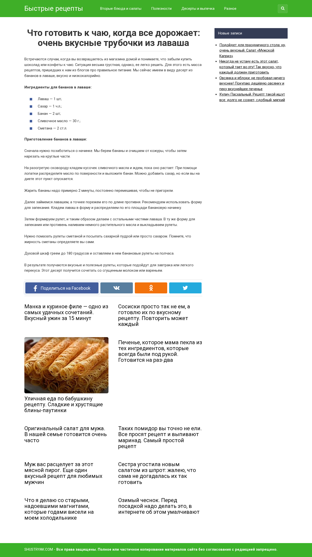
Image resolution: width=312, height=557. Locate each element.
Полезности (161, 8)
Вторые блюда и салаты (120, 8)
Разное (230, 8)
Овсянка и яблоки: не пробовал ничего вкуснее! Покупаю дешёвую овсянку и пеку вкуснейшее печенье (252, 83)
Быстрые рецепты (53, 8)
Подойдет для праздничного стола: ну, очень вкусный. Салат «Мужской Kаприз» (252, 50)
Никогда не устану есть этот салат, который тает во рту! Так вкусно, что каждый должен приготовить (250, 67)
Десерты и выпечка (197, 8)
